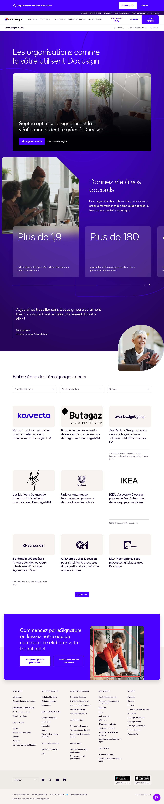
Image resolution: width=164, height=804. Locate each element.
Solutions (44, 19)
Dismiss (144, 5)
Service (153, 27)
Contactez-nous (116, 19)
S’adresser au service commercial (69, 661)
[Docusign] (13, 19)
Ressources (58, 19)
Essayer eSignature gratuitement (35, 661)
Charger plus (82, 594)
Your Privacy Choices (57, 794)
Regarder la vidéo (34, 141)
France (18, 780)
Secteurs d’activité (136, 27)
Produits (31, 19)
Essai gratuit (150, 19)
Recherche (107, 13)
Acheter (134, 19)
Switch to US (128, 5)
